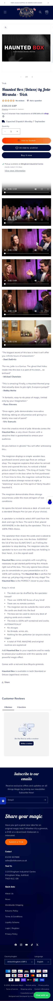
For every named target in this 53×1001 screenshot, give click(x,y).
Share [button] (7, 682)
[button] (5, 12)
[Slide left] (21, 77)
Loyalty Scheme (12, 922)
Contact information (41, 989)
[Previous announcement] (5, 3)
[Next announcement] (48, 3)
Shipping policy (26, 989)
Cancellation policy (28, 993)
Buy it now (26, 155)
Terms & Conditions (14, 916)
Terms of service (12, 989)
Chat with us (42, 995)
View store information (15, 171)
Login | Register (12, 928)
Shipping (5, 109)
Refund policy (31, 985)
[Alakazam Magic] (26, 12)
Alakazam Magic (17, 985)
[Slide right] (32, 77)
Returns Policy (11, 911)
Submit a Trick (16, 842)
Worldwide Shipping (14, 905)
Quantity (5, 126)
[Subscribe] (45, 800)
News (7, 899)
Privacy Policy (11, 934)
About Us (9, 893)
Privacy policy (43, 985)
